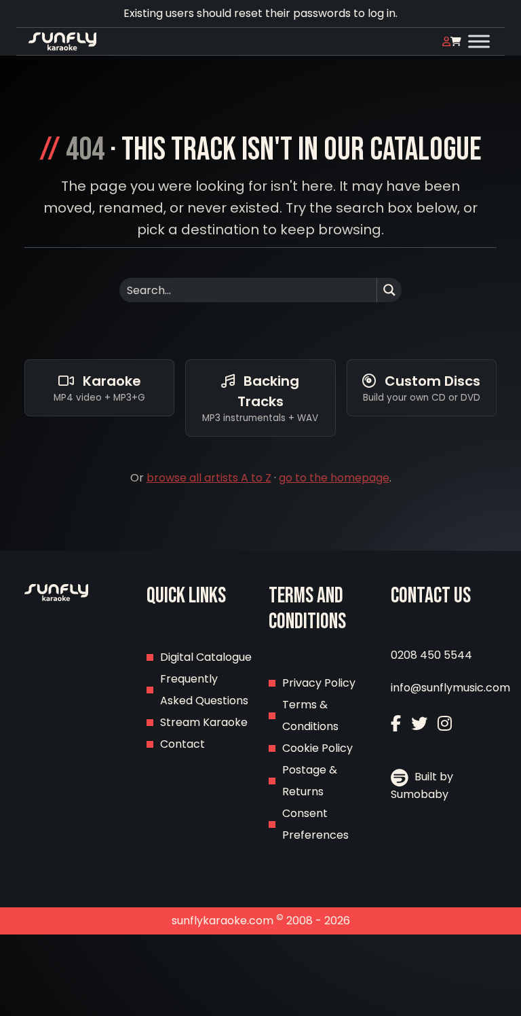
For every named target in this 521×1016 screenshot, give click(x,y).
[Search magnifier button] (389, 290)
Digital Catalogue (206, 657)
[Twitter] (419, 723)
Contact (182, 744)
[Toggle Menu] (479, 41)
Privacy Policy (318, 683)
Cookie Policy (317, 748)
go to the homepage (334, 478)
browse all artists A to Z (209, 478)
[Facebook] (396, 723)
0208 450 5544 (431, 655)
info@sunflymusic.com (450, 687)
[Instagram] (445, 723)
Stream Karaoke (204, 722)
